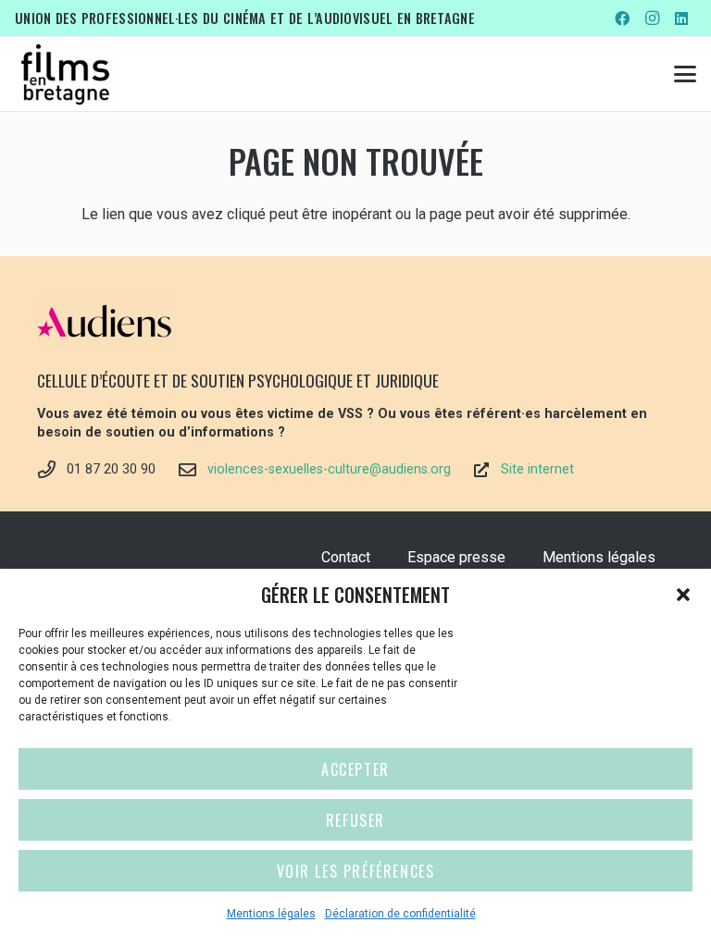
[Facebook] (622, 18)
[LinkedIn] (681, 18)
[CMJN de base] (65, 74)
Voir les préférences (356, 871)
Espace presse (456, 557)
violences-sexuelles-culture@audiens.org (329, 469)
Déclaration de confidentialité (400, 913)
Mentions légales (271, 913)
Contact (345, 557)
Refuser (355, 820)
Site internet (537, 469)
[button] (683, 594)
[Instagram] (652, 18)
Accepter (355, 769)
